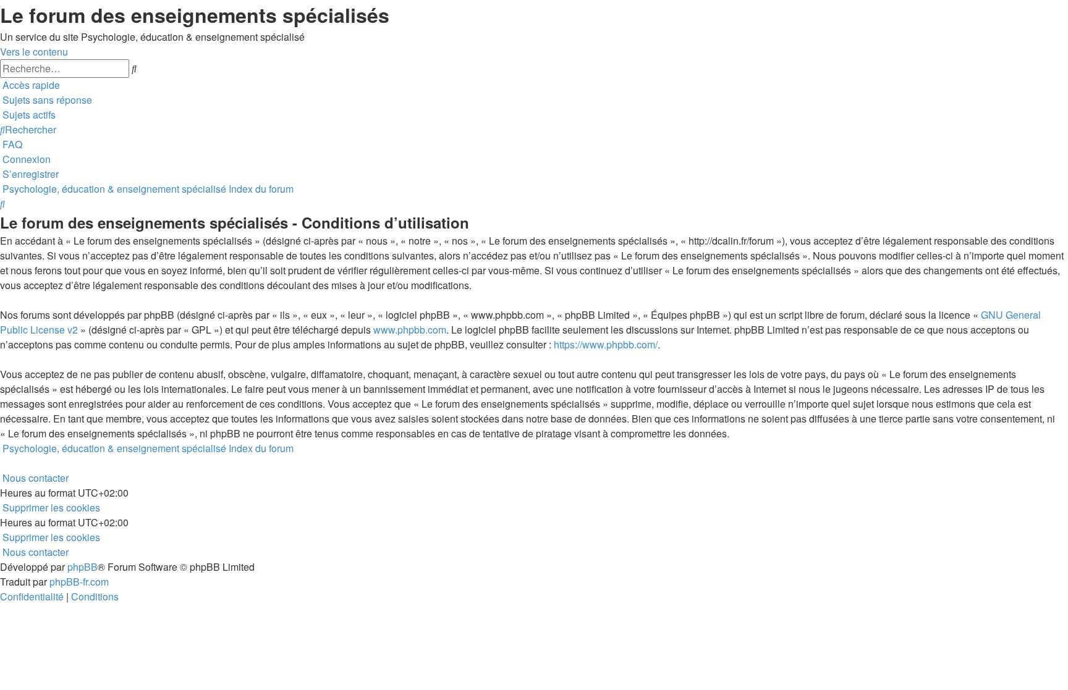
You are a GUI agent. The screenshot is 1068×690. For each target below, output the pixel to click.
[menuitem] (46, 100)
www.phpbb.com (409, 329)
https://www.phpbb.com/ (606, 344)
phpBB (82, 567)
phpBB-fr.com (79, 581)
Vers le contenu (34, 51)
